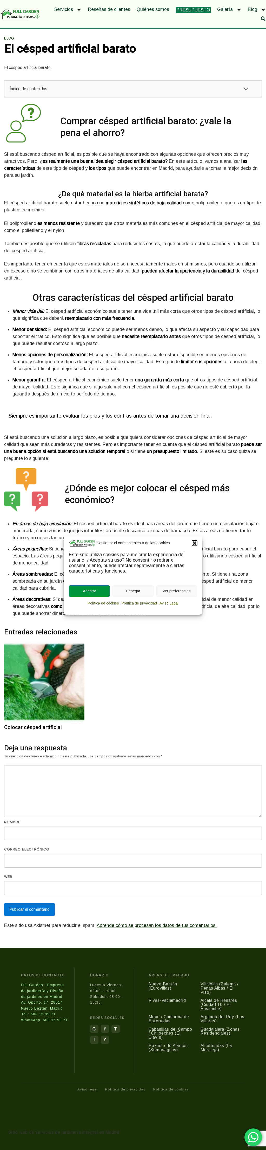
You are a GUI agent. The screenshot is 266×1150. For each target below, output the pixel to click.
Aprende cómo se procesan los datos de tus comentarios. (157, 925)
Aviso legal (87, 1089)
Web (8, 877)
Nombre (12, 822)
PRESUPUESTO (193, 9)
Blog (252, 9)
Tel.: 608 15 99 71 (38, 1014)
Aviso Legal (168, 603)
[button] (194, 543)
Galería (225, 9)
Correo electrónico (26, 849)
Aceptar (89, 591)
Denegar (133, 591)
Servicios (63, 9)
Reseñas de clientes (109, 9)
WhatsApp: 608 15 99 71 (44, 1020)
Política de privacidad (139, 603)
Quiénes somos (153, 9)
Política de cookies (103, 603)
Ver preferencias (177, 591)
